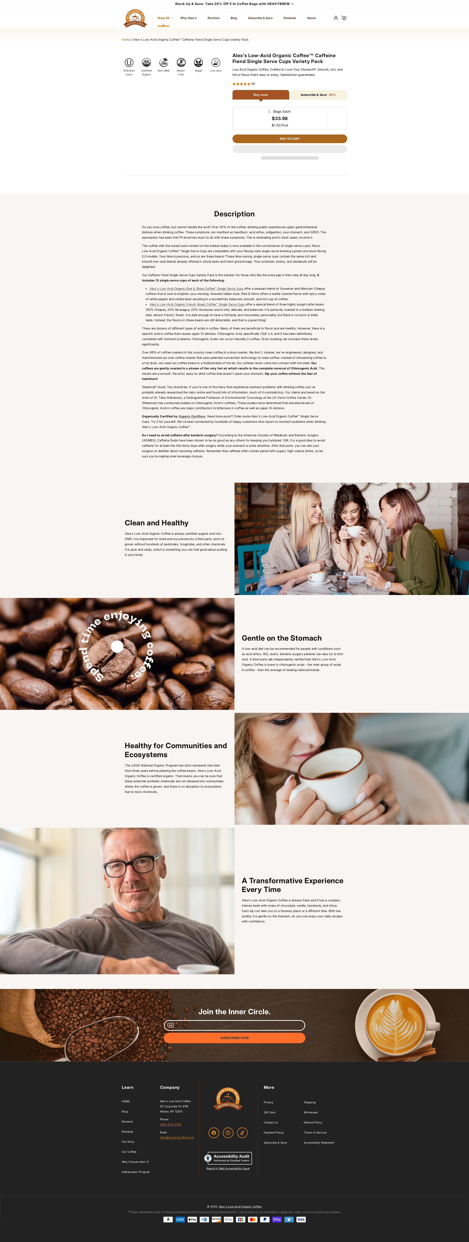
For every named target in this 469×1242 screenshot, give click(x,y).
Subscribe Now (234, 1038)
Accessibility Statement (319, 1142)
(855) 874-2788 (170, 1124)
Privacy (269, 1102)
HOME (126, 1101)
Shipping (309, 1102)
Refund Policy (313, 1122)
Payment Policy (274, 1132)
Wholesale (311, 1112)
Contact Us (271, 1122)
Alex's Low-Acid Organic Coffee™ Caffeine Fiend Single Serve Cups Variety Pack (190, 39)
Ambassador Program (136, 1171)
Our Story (128, 1141)
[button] (289, 149)
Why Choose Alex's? (135, 1161)
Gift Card (269, 1112)
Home (126, 39)
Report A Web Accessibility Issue (228, 1168)
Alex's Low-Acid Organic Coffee (240, 1206)
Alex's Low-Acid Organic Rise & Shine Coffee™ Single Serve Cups (196, 288)
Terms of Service (315, 1132)
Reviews (127, 1121)
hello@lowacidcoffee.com (177, 1137)
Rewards (127, 1131)
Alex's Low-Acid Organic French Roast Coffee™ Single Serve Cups (197, 304)
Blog (125, 1111)
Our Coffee (129, 1151)
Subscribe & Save (275, 1142)
